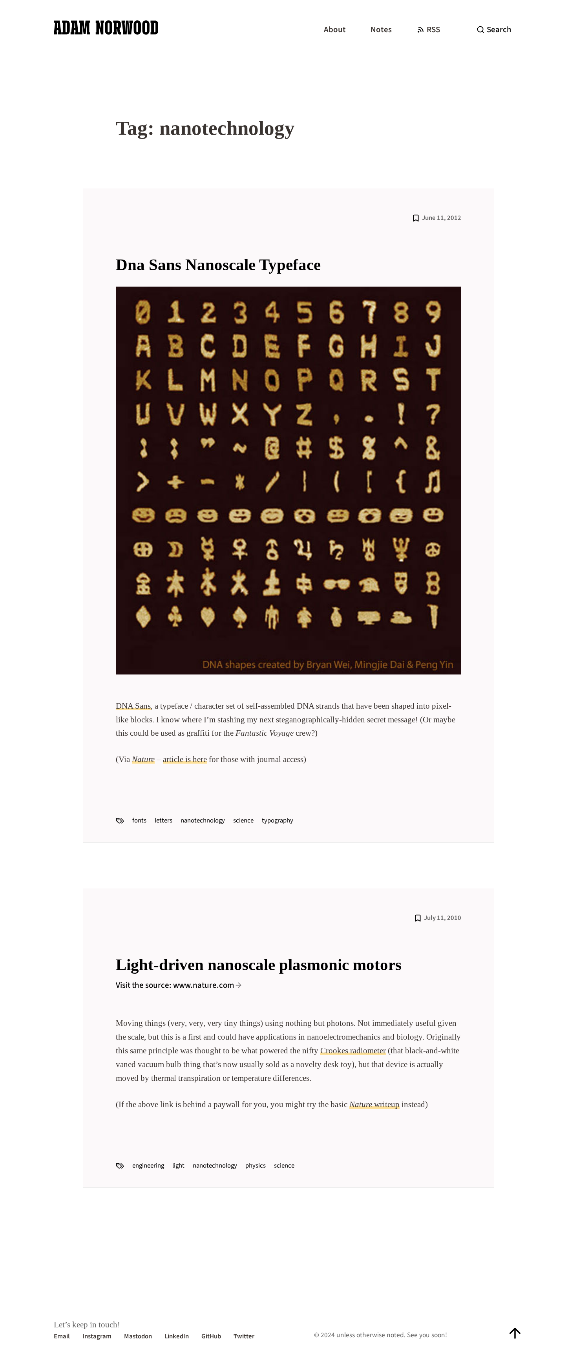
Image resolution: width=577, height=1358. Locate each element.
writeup (374, 1104)
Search (499, 29)
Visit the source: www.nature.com (175, 985)
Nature (143, 759)
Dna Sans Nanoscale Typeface (218, 265)
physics (255, 1165)
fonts (139, 820)
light (178, 1165)
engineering (148, 1165)
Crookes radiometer (353, 1050)
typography (277, 820)
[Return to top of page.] (515, 1333)
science (243, 820)
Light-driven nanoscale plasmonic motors (259, 965)
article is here (185, 759)
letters (163, 820)
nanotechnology (203, 820)
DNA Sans (133, 706)
